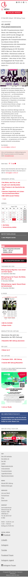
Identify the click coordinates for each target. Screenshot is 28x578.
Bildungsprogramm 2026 (14, 261)
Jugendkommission (6, 473)
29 (21, 219)
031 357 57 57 (7, 516)
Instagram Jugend (7, 560)
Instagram (4, 545)
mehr (4, 199)
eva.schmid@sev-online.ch (8, 147)
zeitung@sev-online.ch (12, 172)
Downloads (4, 500)
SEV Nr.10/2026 (7, 323)
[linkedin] (13, 163)
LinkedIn (4, 540)
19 (10, 217)
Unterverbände (5, 468)
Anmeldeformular (9, 156)
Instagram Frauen (10, 565)
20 (14, 217)
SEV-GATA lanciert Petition (10, 196)
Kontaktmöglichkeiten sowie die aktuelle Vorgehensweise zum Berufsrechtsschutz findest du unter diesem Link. (14, 419)
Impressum (19, 572)
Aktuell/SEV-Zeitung (7, 483)
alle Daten (5, 225)
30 (24, 219)
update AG (13, 575)
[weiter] (25, 206)
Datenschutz (12, 573)
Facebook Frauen (7, 555)
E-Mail (3, 518)
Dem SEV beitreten (6, 456)
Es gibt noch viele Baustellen (11, 185)
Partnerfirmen (5, 495)
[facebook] (9, 163)
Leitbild (3, 464)
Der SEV (3, 461)
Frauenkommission (6, 471)
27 (14, 219)
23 (24, 217)
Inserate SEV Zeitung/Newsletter (12, 363)
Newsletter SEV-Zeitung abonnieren (13, 341)
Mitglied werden (14, 13)
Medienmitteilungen (6, 486)
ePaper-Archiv (6, 325)
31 (3, 221)
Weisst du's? (6, 350)
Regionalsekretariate (7, 466)
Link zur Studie (7, 407)
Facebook (7, 535)
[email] (15, 163)
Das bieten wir (5, 459)
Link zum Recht (5, 493)
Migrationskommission (7, 476)
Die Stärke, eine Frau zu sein (11, 182)
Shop (2, 498)
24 (3, 219)
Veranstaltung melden (9, 227)
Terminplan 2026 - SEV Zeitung (12, 359)
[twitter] (11, 163)
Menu (6, 9)
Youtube (4, 550)
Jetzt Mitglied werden (9, 237)
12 (10, 215)
